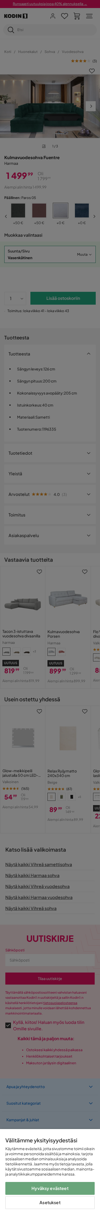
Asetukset (49, 1202)
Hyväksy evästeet (50, 1188)
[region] (50, 1173)
